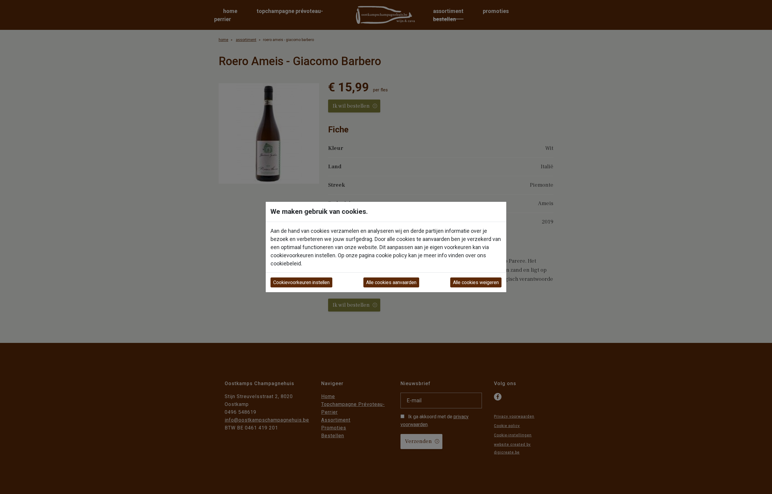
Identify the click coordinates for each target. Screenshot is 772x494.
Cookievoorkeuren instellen (301, 282)
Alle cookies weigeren (476, 282)
